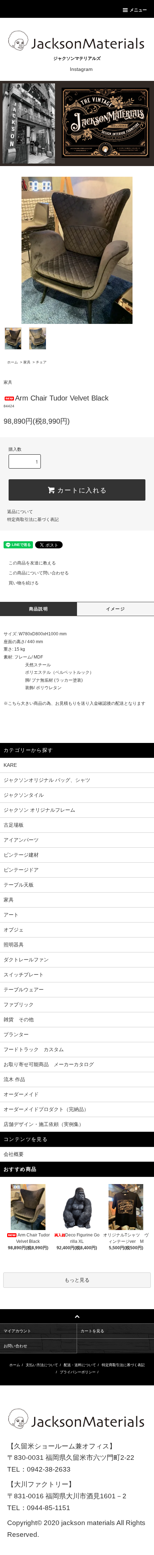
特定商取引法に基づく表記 (33, 519)
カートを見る (92, 1331)
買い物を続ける (24, 582)
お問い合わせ (15, 1346)
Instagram (81, 69)
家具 (26, 362)
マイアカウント (17, 1331)
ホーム (12, 362)
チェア (41, 362)
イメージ (115, 608)
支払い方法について (42, 1365)
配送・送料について (80, 1365)
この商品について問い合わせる (39, 572)
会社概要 (14, 1154)
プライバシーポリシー (78, 1372)
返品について (20, 511)
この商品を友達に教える (32, 562)
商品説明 (38, 608)
